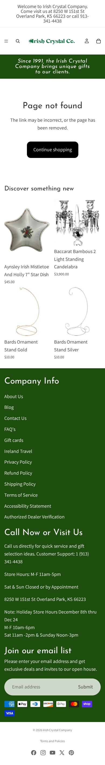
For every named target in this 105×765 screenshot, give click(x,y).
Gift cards (13, 440)
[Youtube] (52, 752)
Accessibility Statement (27, 506)
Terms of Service (21, 495)
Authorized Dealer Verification (34, 517)
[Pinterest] (71, 752)
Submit (85, 687)
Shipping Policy (20, 484)
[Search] (18, 41)
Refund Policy (18, 473)
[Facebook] (33, 752)
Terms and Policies (52, 741)
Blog (9, 407)
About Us (13, 396)
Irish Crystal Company (57, 730)
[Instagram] (43, 752)
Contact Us (15, 418)
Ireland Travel (18, 451)
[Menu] (6, 41)
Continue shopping (52, 149)
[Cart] (98, 41)
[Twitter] (62, 752)
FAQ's (9, 429)
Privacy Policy (18, 462)
